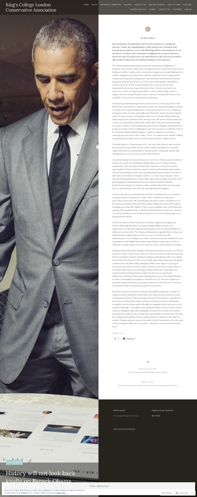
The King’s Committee (110, 5)
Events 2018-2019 (138, 9)
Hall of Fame (174, 5)
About (94, 5)
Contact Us (140, 5)
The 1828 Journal (157, 5)
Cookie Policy (60, 493)
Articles (187, 5)
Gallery (128, 5)
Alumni (152, 9)
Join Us (187, 9)
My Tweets (156, 416)
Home (86, 5)
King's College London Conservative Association (31, 7)
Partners (177, 9)
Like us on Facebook (124, 429)
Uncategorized (14, 462)
